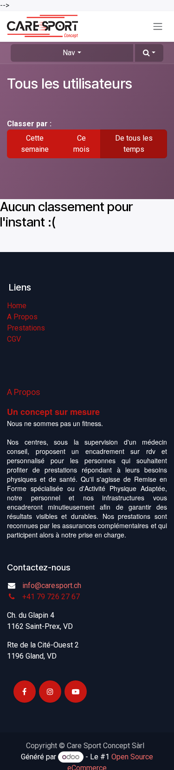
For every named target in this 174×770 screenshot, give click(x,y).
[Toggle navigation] (157, 26)
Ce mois (81, 144)
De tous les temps (134, 144)
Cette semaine (35, 144)
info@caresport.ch (51, 585)
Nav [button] (69, 52)
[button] (149, 53)
